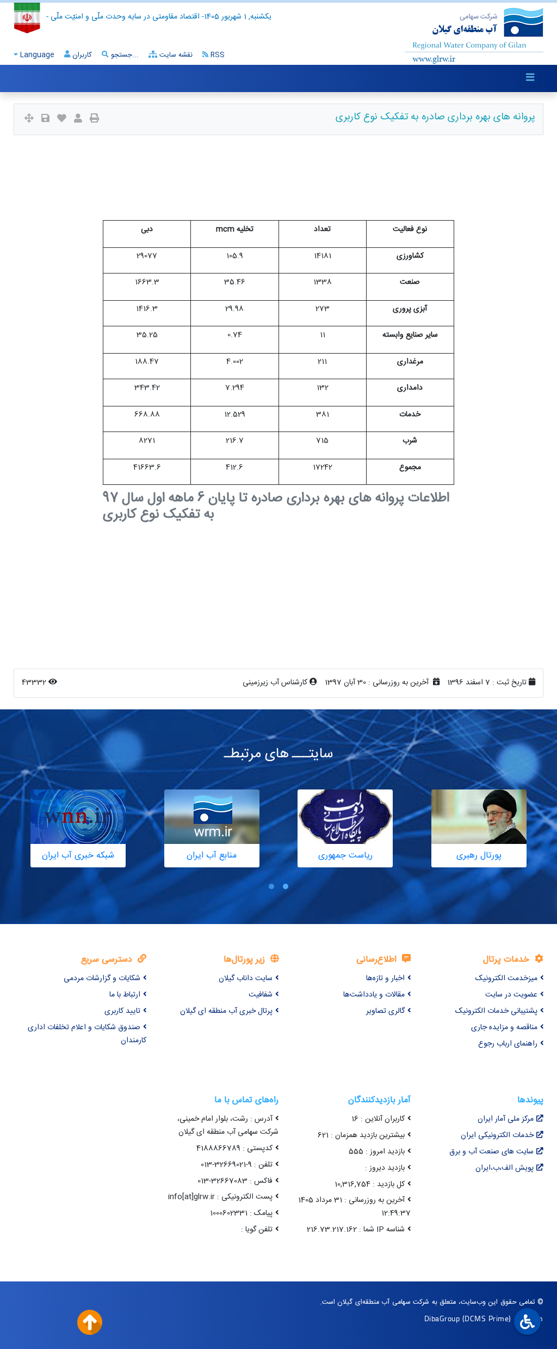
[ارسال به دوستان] (78, 119)
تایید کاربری (122, 1011)
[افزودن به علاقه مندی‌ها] (61, 119)
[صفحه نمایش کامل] (29, 119)
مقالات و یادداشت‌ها (374, 994)
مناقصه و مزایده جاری (504, 1027)
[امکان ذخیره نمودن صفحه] (45, 119)
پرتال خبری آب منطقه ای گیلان (226, 1011)
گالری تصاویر (385, 1011)
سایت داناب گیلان (246, 978)
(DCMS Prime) (486, 1318)
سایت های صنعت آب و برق (491, 1151)
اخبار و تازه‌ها (385, 978)
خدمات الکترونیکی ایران (497, 1135)
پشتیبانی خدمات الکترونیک (496, 1011)
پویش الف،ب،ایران (504, 1168)
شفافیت (261, 994)
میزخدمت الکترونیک (506, 978)
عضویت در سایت (511, 994)
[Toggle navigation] (530, 78)
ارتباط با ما (124, 994)
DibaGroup (442, 1318)
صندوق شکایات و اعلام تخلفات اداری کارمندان (87, 1034)
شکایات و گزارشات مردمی (102, 978)
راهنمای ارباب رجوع (507, 1043)
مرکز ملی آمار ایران (506, 1119)
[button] (285, 886)
